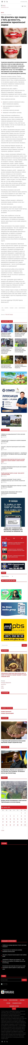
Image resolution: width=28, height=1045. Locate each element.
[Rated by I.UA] (14, 984)
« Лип (2, 830)
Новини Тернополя (6, 711)
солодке (11, 307)
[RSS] (7, 2)
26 (10, 825)
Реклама (8, 1003)
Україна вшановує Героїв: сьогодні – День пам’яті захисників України (12, 474)
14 (17, 819)
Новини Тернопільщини (7, 713)
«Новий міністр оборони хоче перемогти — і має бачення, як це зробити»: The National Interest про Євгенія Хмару (14, 453)
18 (6, 822)
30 (25, 825)
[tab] (6, 538)
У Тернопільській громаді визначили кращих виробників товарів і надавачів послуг (13, 741)
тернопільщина (22, 307)
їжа (2, 307)
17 (2, 822)
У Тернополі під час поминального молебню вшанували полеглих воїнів (13, 441)
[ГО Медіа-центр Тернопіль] (14, 991)
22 (21, 822)
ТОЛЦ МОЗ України (9, 314)
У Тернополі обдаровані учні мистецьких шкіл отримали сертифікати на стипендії (13, 467)
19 (10, 822)
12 (10, 819)
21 (17, 822)
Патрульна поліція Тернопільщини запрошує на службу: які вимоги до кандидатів (13, 486)
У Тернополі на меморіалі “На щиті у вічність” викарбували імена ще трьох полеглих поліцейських (13, 480)
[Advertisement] (14, 860)
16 (25, 819)
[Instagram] (5, 2)
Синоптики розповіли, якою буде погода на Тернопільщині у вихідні (6, 366)
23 (25, 822)
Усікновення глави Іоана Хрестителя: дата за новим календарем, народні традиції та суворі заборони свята (13, 461)
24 (3, 825)
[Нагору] (14, 1009)
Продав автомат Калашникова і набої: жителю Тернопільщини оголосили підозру (11, 492)
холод (3, 310)
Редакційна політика (14, 1006)
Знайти (24, 645)
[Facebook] (2, 2)
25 (6, 825)
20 (14, 822)
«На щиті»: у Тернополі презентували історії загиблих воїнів (13, 447)
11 (6, 819)
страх (16, 307)
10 (2, 819)
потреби (6, 307)
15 (21, 819)
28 (17, 825)
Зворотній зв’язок (13, 1000)
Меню (25, 6)
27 (14, 825)
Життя (2, 12)
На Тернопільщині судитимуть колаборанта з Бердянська (21, 366)
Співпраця (22, 1000)
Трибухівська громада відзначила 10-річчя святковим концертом (13, 435)
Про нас (5, 1000)
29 (21, 825)
